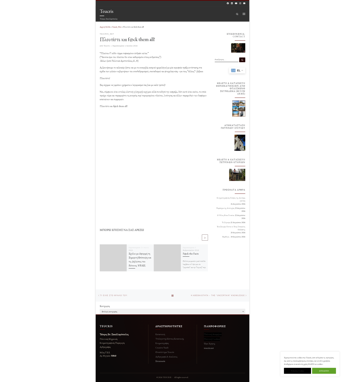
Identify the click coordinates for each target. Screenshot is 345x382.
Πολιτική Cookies (212, 338)
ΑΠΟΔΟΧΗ (324, 371)
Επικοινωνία (160, 361)
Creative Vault (161, 347)
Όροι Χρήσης (209, 343)
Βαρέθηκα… (226, 236)
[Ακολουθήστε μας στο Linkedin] (232, 3)
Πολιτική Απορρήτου (213, 334)
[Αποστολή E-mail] (244, 3)
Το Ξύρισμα (226, 222)
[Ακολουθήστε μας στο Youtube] (236, 3)
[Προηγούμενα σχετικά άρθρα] (198, 238)
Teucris (107, 46)
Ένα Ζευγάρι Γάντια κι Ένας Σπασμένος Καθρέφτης (231, 228)
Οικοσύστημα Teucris (164, 352)
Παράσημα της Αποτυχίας (225, 208)
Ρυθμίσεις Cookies (297, 371)
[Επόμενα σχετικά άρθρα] (205, 238)
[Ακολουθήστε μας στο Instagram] (240, 3)
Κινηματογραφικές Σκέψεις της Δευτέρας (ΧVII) (231, 199)
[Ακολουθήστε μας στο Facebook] (228, 3)
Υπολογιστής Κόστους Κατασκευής (169, 338)
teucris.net (209, 348)
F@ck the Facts (191, 253)
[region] (310, 364)
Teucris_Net (116, 27)
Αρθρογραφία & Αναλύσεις (166, 356)
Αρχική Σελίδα (105, 27)
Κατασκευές (160, 334)
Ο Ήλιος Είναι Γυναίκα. (225, 215)
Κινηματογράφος (162, 343)
